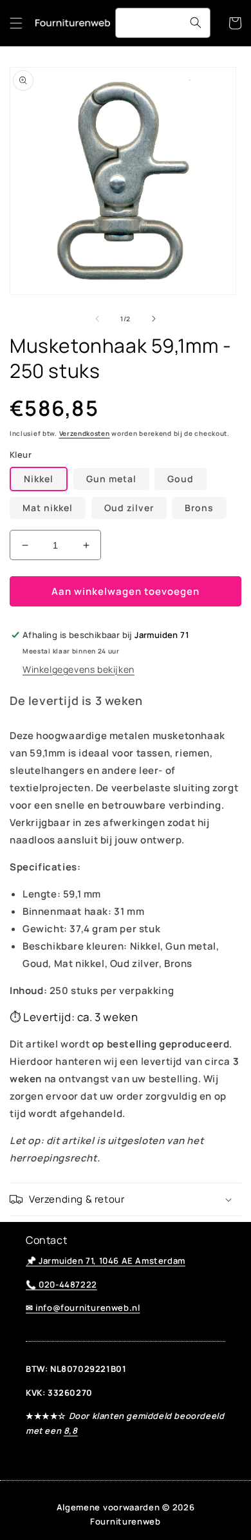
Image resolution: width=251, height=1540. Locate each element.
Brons (199, 508)
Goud (180, 479)
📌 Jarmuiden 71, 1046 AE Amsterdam (105, 1260)
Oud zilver (129, 508)
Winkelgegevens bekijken (79, 669)
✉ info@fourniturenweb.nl (83, 1307)
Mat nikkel (48, 508)
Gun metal (111, 479)
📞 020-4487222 (61, 1284)
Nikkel (38, 479)
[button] (16, 23)
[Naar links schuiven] (97, 319)
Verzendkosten (84, 433)
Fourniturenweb (125, 1521)
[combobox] (163, 22)
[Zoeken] (195, 22)
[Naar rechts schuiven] (154, 319)
